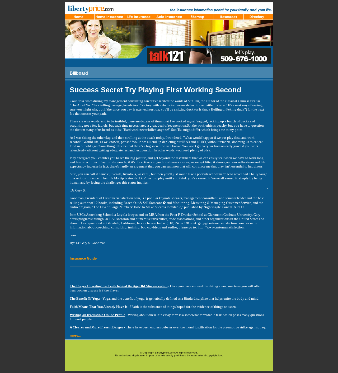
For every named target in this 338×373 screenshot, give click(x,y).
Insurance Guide (83, 258)
